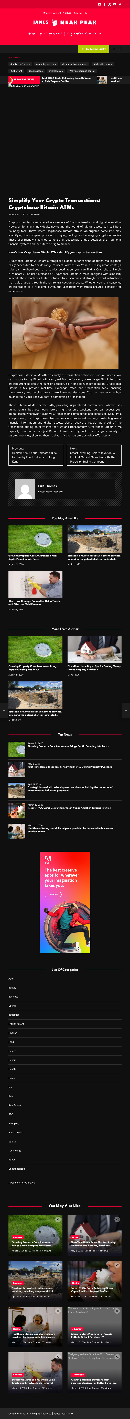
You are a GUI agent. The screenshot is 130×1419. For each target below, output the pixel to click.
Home (11, 1078)
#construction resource (74, 64)
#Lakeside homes (103, 64)
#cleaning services (46, 64)
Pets (10, 1096)
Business (13, 996)
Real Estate (14, 1105)
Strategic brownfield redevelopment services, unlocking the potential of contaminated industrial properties (94, 559)
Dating (12, 1005)
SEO (10, 1114)
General (12, 1060)
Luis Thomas (35, 214)
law (10, 1087)
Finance (12, 1032)
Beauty (12, 987)
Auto (11, 978)
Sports (12, 1141)
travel (11, 1159)
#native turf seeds (20, 64)
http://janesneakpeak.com (50, 491)
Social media (15, 1132)
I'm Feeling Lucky (96, 48)
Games (12, 1051)
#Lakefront (16, 71)
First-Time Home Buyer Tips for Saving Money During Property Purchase (70, 767)
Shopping (13, 1123)
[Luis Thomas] (25, 489)
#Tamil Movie (56, 71)
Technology (14, 1150)
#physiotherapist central (82, 71)
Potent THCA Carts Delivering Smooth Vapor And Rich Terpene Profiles (69, 808)
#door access (36, 71)
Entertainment (16, 1023)
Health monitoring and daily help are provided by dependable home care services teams (74, 81)
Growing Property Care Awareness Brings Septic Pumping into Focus (68, 746)
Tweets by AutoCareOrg (21, 1182)
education (13, 1014)
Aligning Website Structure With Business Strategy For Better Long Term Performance (94, 1383)
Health (12, 1069)
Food (11, 1041)
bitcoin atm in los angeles (81, 231)
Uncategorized (16, 1168)
